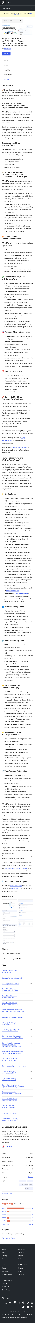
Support (6, 79)
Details (6, 60)
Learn (3, 1265)
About (4, 1249)
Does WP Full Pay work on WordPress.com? (9, 997)
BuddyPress (7, 1290)
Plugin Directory (6, 8)
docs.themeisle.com (12, 591)
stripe (30, 1184)
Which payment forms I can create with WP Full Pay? (11, 1030)
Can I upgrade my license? (10, 984)
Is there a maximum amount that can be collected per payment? (12, 1052)
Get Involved (22, 1265)
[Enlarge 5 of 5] (31, 921)
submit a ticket (16, 888)
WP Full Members (22, 593)
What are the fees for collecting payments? (9, 1079)
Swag (21, 1274)
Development (8, 74)
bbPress (5, 1287)
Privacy (4, 1259)
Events (20, 1268)
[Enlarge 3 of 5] (14, 926)
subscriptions (28, 1188)
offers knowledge (16, 886)
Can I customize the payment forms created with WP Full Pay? (12, 1037)
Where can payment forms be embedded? (9, 1072)
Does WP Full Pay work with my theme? (9, 1106)
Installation (7, 70)
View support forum (8, 1238)
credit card (23, 1181)
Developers (5, 1271)
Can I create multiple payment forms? (14, 1066)
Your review (6, 1224)
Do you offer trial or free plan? (12, 978)
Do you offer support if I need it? (13, 1017)
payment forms (24, 1184)
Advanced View (7, 1193)
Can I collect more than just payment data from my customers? (13, 1086)
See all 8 (30, 1177)
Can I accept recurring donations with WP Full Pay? (11, 1093)
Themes (21, 1252)
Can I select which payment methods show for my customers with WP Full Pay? (11, 1044)
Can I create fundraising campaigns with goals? (10, 1099)
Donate (21, 1271)
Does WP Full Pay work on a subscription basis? (10, 990)
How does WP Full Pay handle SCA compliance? (10, 1119)
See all (31, 1224)
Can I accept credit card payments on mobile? (10, 1059)
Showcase (21, 1249)
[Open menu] (32, 2)
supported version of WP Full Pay (16, 868)
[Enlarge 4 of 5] (31, 902)
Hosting (4, 1256)
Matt (4, 1283)
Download (6, 53)
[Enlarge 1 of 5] (14, 902)
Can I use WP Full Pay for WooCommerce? (9, 1023)
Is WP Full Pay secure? (9, 1113)
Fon (7, 1298)
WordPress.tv (7, 1274)
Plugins (20, 1256)
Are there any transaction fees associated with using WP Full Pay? (13, 1010)
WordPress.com (8, 1280)
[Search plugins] (21, 21)
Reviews (6, 65)
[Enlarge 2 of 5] (14, 913)
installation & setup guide (18, 447)
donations (29, 1181)
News (4, 1252)
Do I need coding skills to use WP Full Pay (9, 971)
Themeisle (7, 49)
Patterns (21, 1259)
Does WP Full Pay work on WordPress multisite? (10, 1003)
